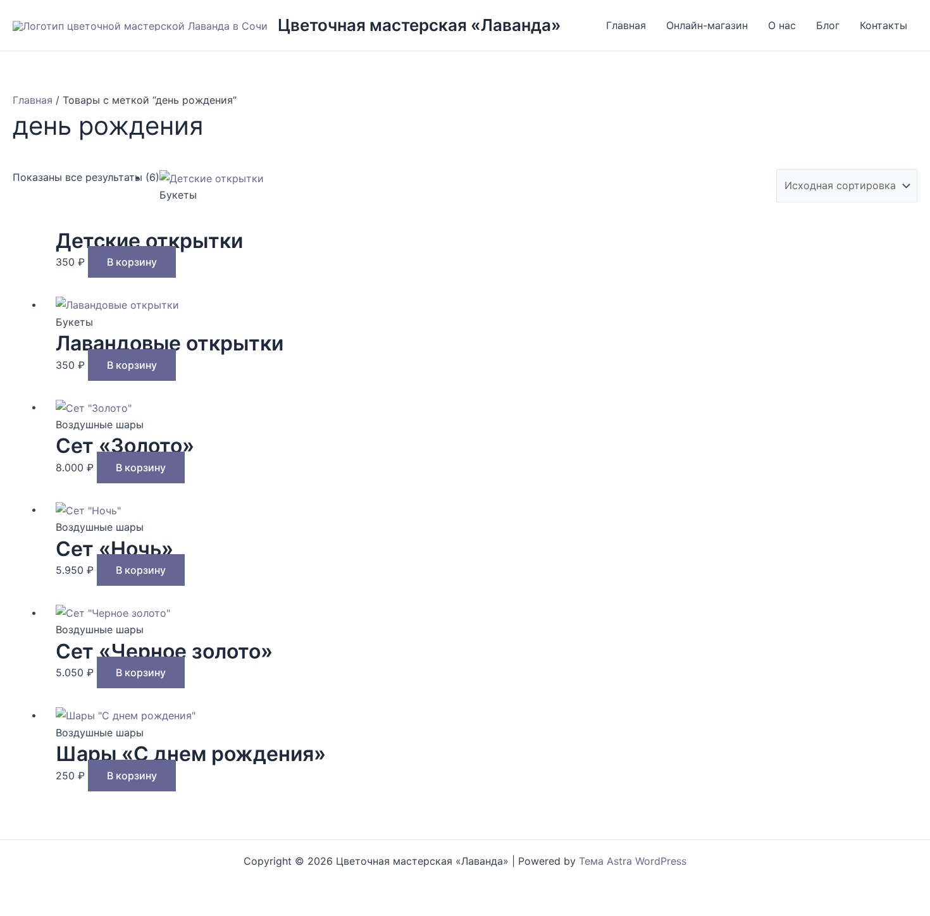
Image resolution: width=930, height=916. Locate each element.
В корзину (132, 262)
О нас (782, 25)
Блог (828, 25)
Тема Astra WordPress (632, 861)
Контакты (883, 25)
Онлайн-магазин (707, 25)
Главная (626, 25)
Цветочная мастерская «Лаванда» (419, 25)
